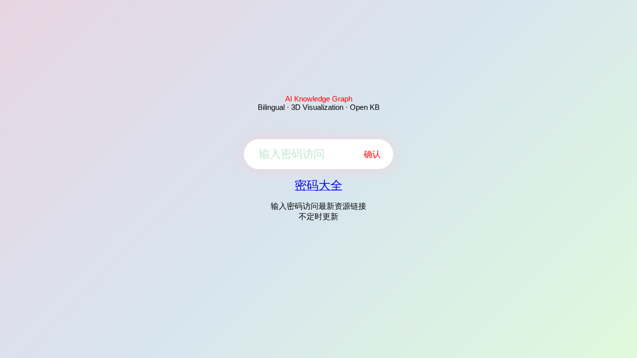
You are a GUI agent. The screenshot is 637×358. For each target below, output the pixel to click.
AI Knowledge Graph (318, 98)
